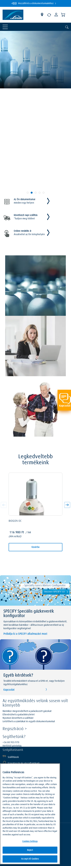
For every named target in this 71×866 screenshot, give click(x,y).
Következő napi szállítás (26, 217)
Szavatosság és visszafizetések (24, 763)
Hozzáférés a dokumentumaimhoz (36, 3)
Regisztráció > (15, 729)
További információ (17, 145)
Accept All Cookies (30, 859)
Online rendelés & (29, 233)
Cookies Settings (30, 841)
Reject (30, 850)
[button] (66, 505)
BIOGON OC (15, 520)
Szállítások (13, 757)
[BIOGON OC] (35, 494)
